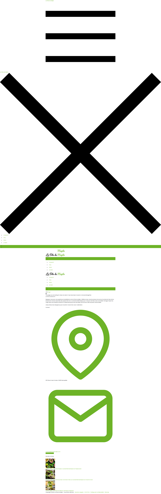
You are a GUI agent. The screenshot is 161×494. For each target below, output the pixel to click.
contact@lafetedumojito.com (53, 451)
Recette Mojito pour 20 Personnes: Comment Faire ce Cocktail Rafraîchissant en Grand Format (69, 479)
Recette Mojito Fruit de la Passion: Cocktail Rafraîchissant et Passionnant (63, 469)
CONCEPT (6, 235)
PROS (5, 240)
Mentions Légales (79, 492)
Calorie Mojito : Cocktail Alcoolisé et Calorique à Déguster (60, 490)
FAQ (5, 237)
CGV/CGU (86, 492)
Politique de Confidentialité (97, 492)
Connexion (5, 245)
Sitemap (107, 492)
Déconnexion (6, 247)
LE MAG (5, 242)
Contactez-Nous (50, 453)
